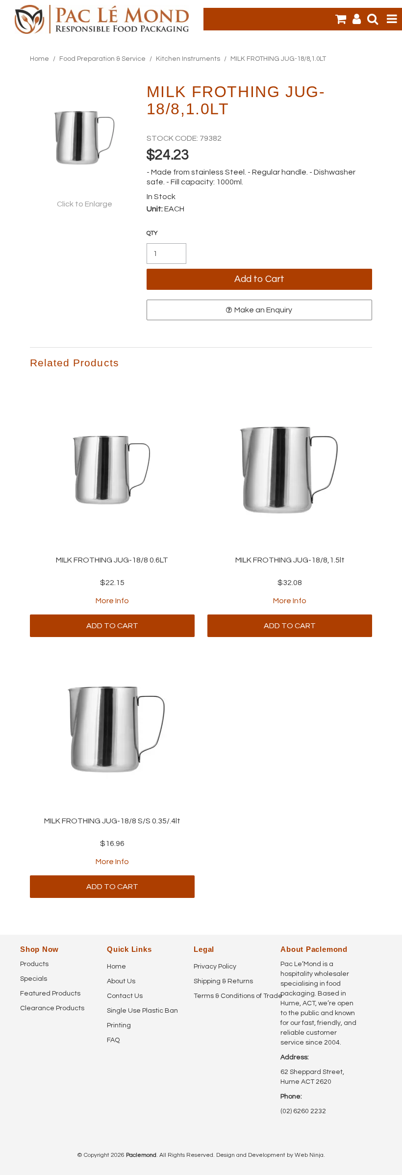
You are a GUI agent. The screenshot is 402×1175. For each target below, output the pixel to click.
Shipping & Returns (223, 981)
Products (34, 964)
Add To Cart (112, 626)
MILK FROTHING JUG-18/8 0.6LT (112, 560)
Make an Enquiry (263, 310)
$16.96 (112, 843)
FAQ (113, 1040)
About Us (121, 981)
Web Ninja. (310, 1155)
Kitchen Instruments (188, 58)
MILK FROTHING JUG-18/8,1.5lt (290, 560)
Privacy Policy (215, 966)
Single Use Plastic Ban (142, 1010)
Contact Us (125, 996)
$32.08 (289, 583)
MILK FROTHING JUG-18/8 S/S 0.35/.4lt (112, 821)
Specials (33, 978)
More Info (112, 601)
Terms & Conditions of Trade (233, 996)
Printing (119, 1025)
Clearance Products (52, 1008)
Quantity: (152, 233)
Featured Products (50, 993)
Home (39, 58)
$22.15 (112, 583)
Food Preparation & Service (102, 58)
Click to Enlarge (84, 204)
